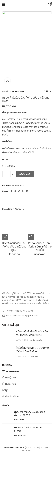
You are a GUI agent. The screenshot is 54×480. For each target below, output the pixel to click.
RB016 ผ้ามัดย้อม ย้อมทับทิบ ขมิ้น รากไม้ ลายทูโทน (14, 246)
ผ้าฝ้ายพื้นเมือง (10, 396)
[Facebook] (11, 191)
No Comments (36, 340)
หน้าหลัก (5, 91)
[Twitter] (15, 191)
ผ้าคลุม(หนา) (9, 384)
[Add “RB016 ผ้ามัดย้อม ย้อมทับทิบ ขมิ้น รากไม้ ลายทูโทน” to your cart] (5, 237)
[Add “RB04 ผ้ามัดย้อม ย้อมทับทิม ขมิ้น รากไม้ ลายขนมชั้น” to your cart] (31, 237)
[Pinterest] (19, 191)
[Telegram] (27, 191)
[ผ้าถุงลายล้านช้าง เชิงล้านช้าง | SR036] (7, 431)
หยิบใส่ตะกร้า (25, 174)
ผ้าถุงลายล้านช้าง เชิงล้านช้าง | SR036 (29, 429)
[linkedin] (23, 191)
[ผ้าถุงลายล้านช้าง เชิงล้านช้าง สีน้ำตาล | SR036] (7, 415)
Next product (50, 91)
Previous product (44, 91)
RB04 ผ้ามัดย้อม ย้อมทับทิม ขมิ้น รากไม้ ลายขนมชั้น (40, 246)
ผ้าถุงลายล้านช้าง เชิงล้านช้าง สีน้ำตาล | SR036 (29, 413)
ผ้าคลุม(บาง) (9, 377)
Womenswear (18, 91)
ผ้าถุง (5, 390)
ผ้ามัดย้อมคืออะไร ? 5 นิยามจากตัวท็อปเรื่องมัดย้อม (32, 349)
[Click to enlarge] (7, 81)
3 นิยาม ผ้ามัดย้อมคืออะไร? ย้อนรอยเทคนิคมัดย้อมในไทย (32, 333)
